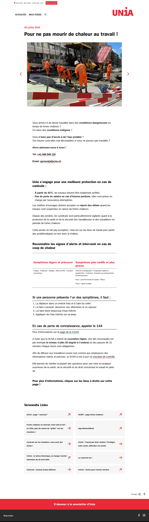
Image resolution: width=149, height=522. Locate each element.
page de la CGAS (69, 307)
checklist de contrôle (104, 332)
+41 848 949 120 (47, 130)
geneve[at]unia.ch (50, 136)
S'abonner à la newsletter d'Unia (74, 479)
